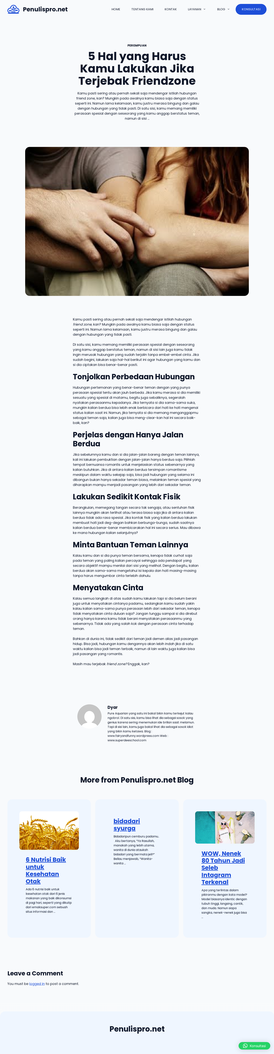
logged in (37, 983)
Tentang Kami (142, 9)
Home (115, 9)
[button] (254, 1046)
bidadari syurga (127, 824)
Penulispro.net (45, 9)
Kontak (171, 9)
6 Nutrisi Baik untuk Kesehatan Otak (46, 870)
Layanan (194, 9)
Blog (221, 9)
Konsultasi (251, 9)
